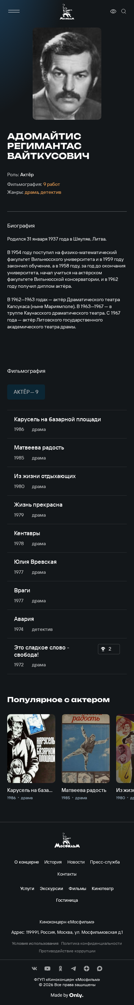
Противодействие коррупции (67, 951)
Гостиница (67, 900)
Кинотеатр (103, 888)
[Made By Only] (67, 995)
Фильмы (77, 888)
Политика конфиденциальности (91, 943)
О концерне (26, 862)
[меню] (14, 11)
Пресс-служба (105, 862)
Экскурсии (51, 888)
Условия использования (35, 943)
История (53, 862)
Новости (76, 862)
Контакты (67, 874)
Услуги (27, 888)
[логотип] (67, 11)
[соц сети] (34, 968)
